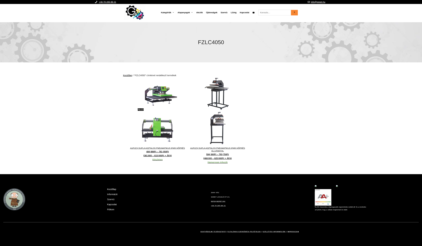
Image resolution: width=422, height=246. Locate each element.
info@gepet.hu (318, 2)
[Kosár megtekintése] (253, 12)
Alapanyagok (184, 12)
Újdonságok (211, 12)
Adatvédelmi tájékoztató (213, 231)
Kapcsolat (244, 12)
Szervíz (224, 12)
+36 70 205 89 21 (107, 2)
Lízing (233, 12)
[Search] (294, 12)
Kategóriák (166, 12)
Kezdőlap (127, 75)
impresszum (293, 231)
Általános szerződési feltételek (244, 231)
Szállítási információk (274, 231)
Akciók (199, 12)
